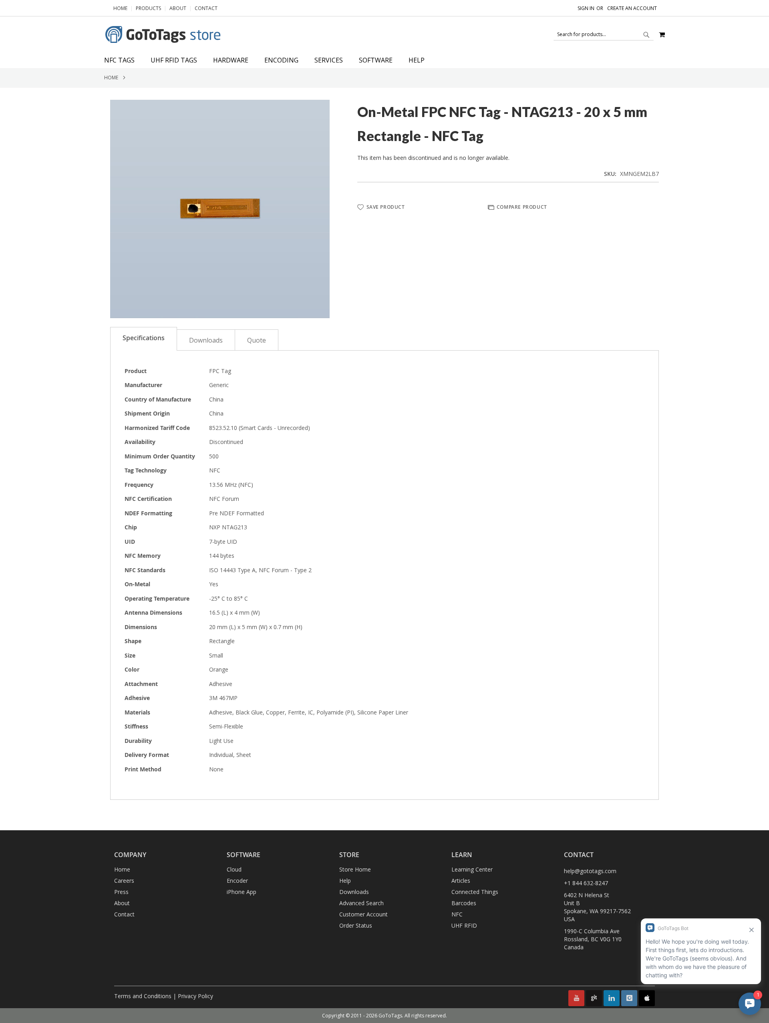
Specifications (144, 337)
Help (345, 880)
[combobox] (604, 34)
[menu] (384, 60)
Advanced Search (361, 903)
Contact (206, 8)
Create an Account (632, 8)
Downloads (206, 340)
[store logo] (164, 34)
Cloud (234, 869)
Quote (256, 340)
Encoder (237, 880)
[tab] (384, 60)
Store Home (355, 869)
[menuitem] (123, 60)
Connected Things (474, 892)
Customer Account (363, 914)
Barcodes (463, 903)
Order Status (355, 925)
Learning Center (472, 869)
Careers (124, 880)
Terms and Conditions (142, 996)
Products (148, 8)
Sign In (586, 8)
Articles (460, 880)
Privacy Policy (195, 996)
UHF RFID (464, 925)
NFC (457, 914)
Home (120, 8)
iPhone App (241, 892)
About (177, 8)
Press (121, 892)
